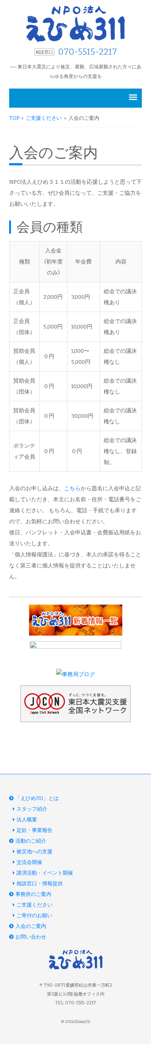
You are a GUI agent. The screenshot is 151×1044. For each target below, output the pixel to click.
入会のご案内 (30, 926)
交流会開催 (29, 862)
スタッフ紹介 (31, 809)
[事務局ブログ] (75, 674)
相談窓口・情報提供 (39, 883)
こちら (72, 488)
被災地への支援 (34, 852)
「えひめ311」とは (37, 798)
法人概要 (26, 820)
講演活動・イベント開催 (44, 873)
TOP (14, 118)
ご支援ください (44, 118)
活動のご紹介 (30, 841)
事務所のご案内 (33, 894)
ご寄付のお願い (34, 915)
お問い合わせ (30, 937)
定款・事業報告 (34, 830)
